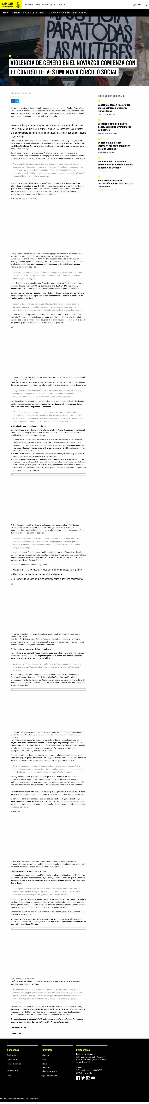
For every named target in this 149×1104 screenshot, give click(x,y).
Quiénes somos (12, 1059)
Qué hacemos (11, 1055)
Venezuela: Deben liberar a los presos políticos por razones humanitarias (114, 107)
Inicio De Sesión (12, 1071)
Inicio (6, 13)
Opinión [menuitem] (53, 4)
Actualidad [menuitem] (29, 4)
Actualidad (45, 1055)
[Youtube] (93, 1078)
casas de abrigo (45, 792)
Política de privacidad (14, 1064)
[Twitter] (83, 1078)
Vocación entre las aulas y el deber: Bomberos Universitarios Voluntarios (114, 126)
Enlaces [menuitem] (45, 4)
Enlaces (44, 1064)
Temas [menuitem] (37, 4)
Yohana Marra (20, 1028)
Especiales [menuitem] (62, 4)
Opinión (16, 13)
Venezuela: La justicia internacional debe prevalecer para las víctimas (114, 145)
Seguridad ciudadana (49, 1075)
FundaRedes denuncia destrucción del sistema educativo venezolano (116, 183)
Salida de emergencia (49, 1071)
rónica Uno (17, 1034)
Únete (140, 4)
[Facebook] (78, 1078)
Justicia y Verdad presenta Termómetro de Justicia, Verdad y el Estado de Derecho (115, 164)
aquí (66, 1022)
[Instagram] (88, 1078)
